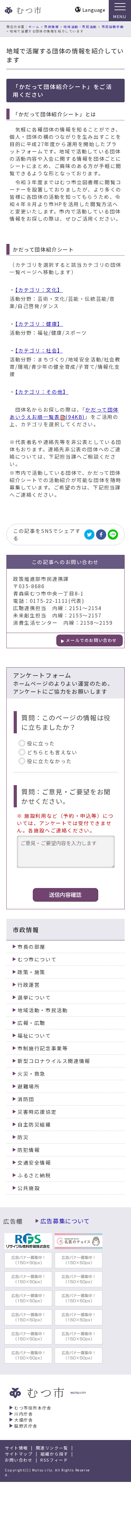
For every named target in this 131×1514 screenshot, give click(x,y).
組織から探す (54, 1454)
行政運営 (28, 984)
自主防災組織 (34, 1124)
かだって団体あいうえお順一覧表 (64, 413)
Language (94, 9)
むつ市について (37, 959)
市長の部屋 (31, 946)
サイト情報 (16, 1448)
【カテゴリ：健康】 (39, 323)
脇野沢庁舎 (26, 1426)
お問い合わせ (19, 1460)
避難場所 (28, 1086)
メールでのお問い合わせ (91, 640)
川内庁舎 (23, 1414)
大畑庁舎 (23, 1420)
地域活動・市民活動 (80, 26)
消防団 (25, 1099)
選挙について (34, 997)
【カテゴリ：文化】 (39, 289)
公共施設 (28, 1188)
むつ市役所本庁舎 (33, 1408)
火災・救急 (31, 1073)
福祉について (34, 1035)
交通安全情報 (34, 1162)
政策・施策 (31, 972)
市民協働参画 (113, 26)
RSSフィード (54, 1460)
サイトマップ (19, 1454)
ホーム (34, 26)
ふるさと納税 (34, 1175)
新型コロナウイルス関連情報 (53, 1061)
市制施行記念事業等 (42, 1048)
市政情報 (51, 26)
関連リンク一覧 (52, 1448)
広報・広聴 (31, 1022)
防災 (23, 1137)
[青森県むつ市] (22, 10)
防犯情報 (28, 1150)
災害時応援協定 (37, 1111)
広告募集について (65, 1221)
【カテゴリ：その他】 (42, 391)
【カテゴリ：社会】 (39, 350)
